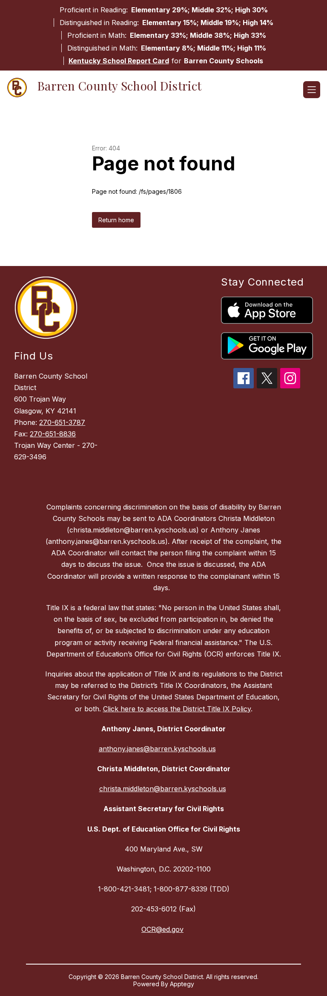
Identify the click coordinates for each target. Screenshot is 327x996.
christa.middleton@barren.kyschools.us (162, 788)
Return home (116, 220)
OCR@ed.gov (162, 929)
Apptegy (182, 984)
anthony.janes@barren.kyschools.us (157, 748)
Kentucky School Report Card (119, 61)
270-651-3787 (62, 422)
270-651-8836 (53, 434)
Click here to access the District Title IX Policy (177, 709)
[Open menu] (311, 89)
